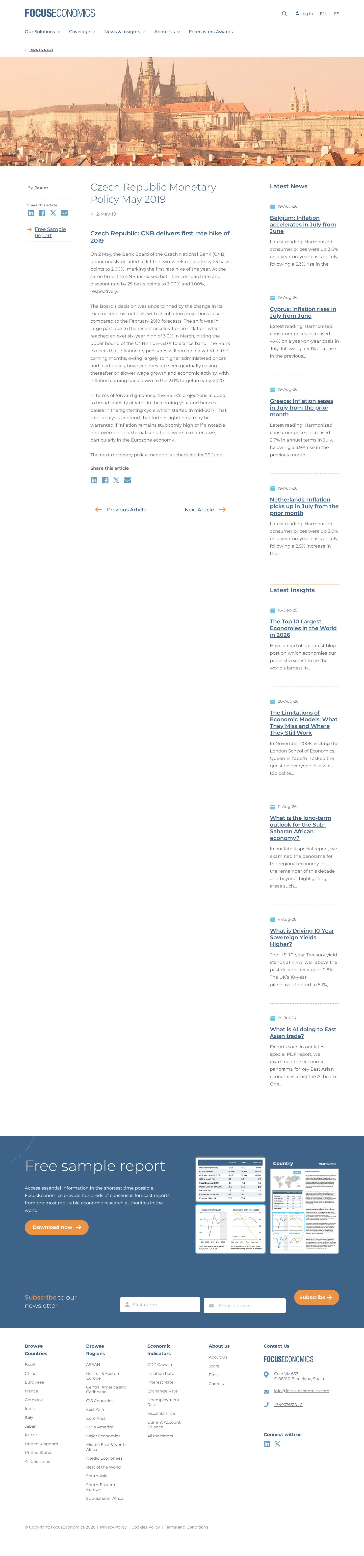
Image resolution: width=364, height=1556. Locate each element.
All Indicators (160, 1436)
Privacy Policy (113, 1527)
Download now (52, 1227)
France (31, 1391)
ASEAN (93, 1364)
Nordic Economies (104, 1458)
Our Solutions (40, 31)
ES (336, 13)
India (30, 1408)
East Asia (95, 1409)
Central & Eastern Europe (103, 1376)
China (30, 1373)
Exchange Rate (162, 1391)
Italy (29, 1417)
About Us (164, 31)
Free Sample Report (50, 232)
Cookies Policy (145, 1527)
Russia (31, 1435)
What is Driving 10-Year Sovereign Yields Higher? (302, 937)
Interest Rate (160, 1382)
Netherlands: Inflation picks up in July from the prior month (304, 506)
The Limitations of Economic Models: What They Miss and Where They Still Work (304, 723)
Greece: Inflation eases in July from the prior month (301, 408)
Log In (307, 13)
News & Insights (122, 31)
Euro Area (34, 1382)
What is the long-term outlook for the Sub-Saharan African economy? (300, 828)
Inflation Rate (160, 1373)
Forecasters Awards (211, 31)
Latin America (99, 1427)
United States (38, 1452)
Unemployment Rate (163, 1402)
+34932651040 (288, 1404)
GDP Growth (159, 1364)
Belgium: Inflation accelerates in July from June (303, 225)
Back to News (41, 50)
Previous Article (126, 510)
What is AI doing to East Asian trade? (303, 1032)
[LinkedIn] (266, 1444)
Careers (216, 1383)
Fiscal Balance (161, 1413)
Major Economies (103, 1436)
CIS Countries (99, 1400)
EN (323, 13)
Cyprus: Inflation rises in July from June (303, 312)
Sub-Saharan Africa (104, 1498)
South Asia (96, 1475)
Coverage (79, 31)
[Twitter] (277, 1444)
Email (210, 1293)
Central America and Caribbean (106, 1389)
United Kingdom (41, 1444)
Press (214, 1374)
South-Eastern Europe (100, 1487)
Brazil (30, 1364)
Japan (31, 1426)
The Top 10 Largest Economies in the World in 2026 (303, 628)
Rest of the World (103, 1467)
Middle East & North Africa (106, 1447)
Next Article (199, 510)
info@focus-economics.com (301, 1391)
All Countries (37, 1461)
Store (214, 1366)
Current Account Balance (164, 1425)
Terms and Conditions (186, 1527)
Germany (34, 1399)
